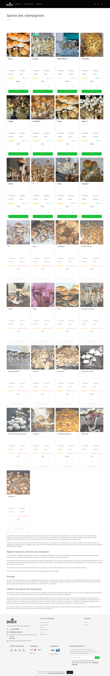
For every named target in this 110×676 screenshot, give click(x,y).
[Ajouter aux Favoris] (28, 35)
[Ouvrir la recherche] (94, 4)
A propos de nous (44, 622)
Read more (32, 653)
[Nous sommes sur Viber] (15, 650)
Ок (70, 672)
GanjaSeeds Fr (27, 626)
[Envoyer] (97, 657)
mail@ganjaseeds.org (16, 632)
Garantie (42, 627)
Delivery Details (54, 654)
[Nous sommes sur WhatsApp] (11, 650)
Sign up (86, 624)
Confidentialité (43, 634)
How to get (12, 638)
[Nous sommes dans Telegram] (19, 650)
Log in (85, 622)
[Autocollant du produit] (8, 34)
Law (41, 632)
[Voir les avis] (11, 78)
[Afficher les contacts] (98, 4)
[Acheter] (18, 91)
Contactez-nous (44, 629)
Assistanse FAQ (44, 624)
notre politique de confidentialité (56, 673)
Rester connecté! (77, 646)
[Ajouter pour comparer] (28, 37)
